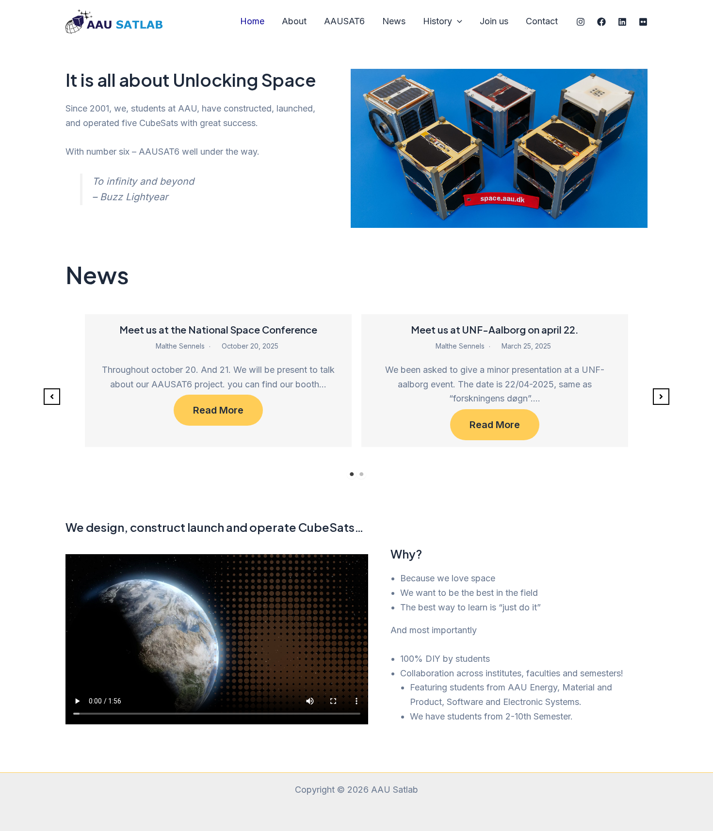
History (437, 21)
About (294, 21)
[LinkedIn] (622, 21)
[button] (52, 396)
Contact (542, 21)
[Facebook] (601, 21)
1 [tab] (351, 474)
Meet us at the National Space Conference (218, 329)
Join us (494, 21)
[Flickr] (643, 21)
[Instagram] (580, 21)
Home (252, 21)
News (393, 21)
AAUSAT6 (344, 21)
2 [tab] (361, 474)
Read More (218, 410)
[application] (457, 22)
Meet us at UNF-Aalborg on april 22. (495, 329)
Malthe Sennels (180, 346)
